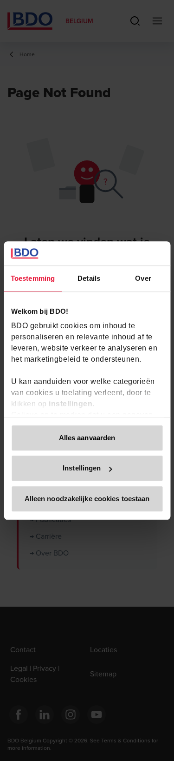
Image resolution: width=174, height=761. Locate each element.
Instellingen (82, 468)
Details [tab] (88, 278)
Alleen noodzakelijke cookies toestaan (87, 499)
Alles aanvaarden (87, 438)
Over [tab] (143, 278)
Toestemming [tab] (33, 278)
